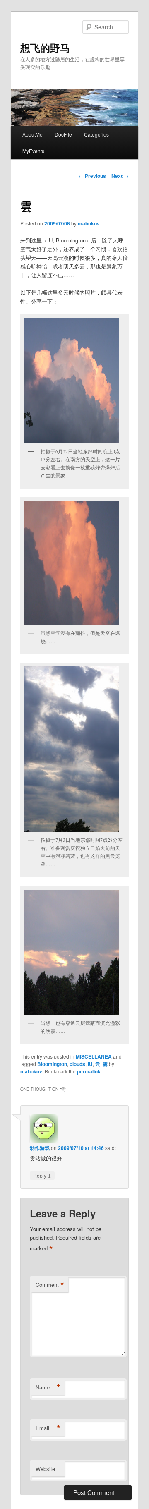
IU (90, 1064)
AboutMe (32, 134)
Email (48, 1428)
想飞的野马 (45, 48)
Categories (96, 134)
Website (45, 1469)
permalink (89, 1071)
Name (48, 1387)
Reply (42, 1175)
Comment (50, 1284)
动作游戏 (40, 1148)
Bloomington (52, 1064)
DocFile (63, 134)
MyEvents (33, 150)
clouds (77, 1064)
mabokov (89, 223)
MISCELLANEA (94, 1056)
